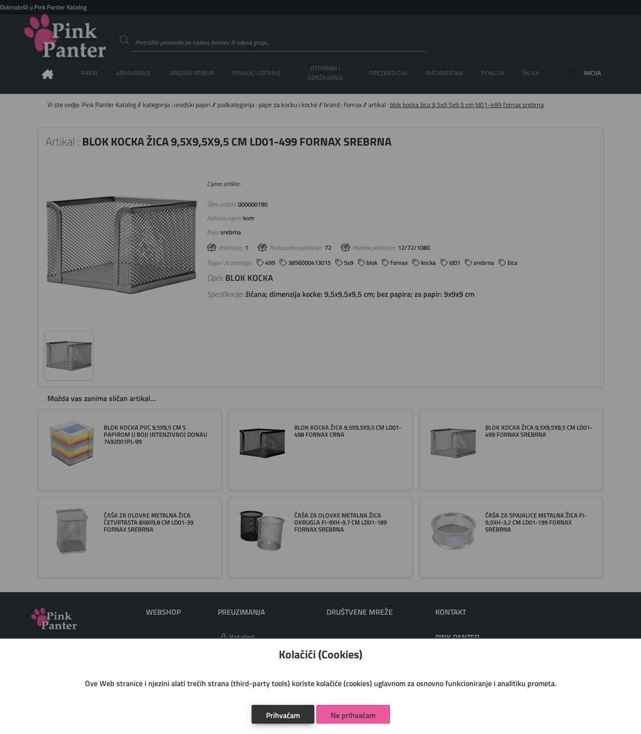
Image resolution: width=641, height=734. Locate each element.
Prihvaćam (283, 715)
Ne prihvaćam (353, 715)
